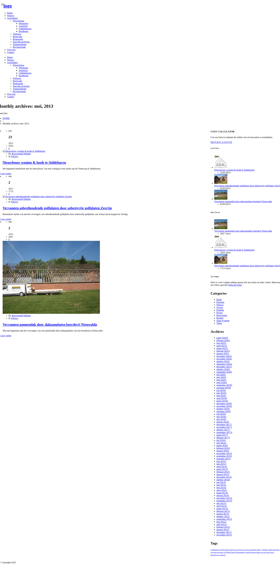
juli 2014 (221, 482)
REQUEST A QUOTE (221, 142)
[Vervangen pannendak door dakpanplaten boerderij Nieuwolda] (51, 313)
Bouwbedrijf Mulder (21, 154)
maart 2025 (222, 348)
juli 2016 (221, 440)
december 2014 (224, 477)
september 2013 (224, 500)
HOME (6, 118)
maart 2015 (222, 469)
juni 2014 (221, 485)
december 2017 (224, 424)
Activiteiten (12, 18)
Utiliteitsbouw (25, 28)
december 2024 (224, 356)
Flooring (220, 302)
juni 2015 (221, 461)
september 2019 (224, 385)
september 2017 (224, 432)
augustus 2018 (223, 411)
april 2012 (221, 524)
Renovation (221, 315)
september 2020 (224, 372)
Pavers (219, 312)
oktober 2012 (223, 516)
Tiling (219, 323)
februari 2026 (223, 340)
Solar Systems (222, 320)
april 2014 (221, 490)
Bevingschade (19, 47)
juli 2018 (221, 414)
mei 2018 (221, 419)
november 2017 (224, 427)
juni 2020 (221, 377)
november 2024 (224, 359)
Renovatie (17, 36)
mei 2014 (221, 487)
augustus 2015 (223, 458)
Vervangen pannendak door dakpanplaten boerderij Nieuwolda (50, 324)
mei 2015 (221, 464)
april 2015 (221, 466)
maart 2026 (222, 338)
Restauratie (18, 39)
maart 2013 (222, 508)
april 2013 (221, 506)
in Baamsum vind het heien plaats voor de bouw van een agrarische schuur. (236, 550)
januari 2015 (222, 474)
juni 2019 (221, 393)
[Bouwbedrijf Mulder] (6, 5)
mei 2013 (221, 503)
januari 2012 (222, 529)
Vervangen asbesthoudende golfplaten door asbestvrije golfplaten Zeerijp (57, 208)
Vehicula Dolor (235, 285)
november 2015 (224, 453)
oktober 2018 (223, 409)
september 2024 (224, 364)
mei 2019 (221, 395)
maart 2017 (222, 435)
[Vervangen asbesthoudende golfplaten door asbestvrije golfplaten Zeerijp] (37, 196)
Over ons (11, 49)
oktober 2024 (223, 361)
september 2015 (224, 456)
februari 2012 (223, 527)
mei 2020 (221, 380)
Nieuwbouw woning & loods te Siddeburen (34, 162)
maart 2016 (222, 445)
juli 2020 (221, 374)
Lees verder (5, 173)
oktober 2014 (223, 479)
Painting (220, 310)
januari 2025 (222, 353)
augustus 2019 (223, 387)
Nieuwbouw (18, 21)
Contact (10, 52)
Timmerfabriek (19, 44)
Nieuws (10, 15)
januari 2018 (222, 422)
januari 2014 (222, 495)
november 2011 (224, 535)
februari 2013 (223, 511)
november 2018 (224, 406)
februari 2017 (223, 437)
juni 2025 (221, 343)
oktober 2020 (223, 369)
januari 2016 (222, 451)
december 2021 (224, 366)
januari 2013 (222, 514)
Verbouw (17, 34)
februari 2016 (223, 448)
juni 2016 (221, 443)
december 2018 (224, 403)
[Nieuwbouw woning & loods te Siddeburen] (24, 151)
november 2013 (224, 498)
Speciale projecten (21, 42)
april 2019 (221, 398)
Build (219, 299)
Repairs (219, 318)
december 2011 (224, 532)
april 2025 (221, 345)
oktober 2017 (223, 430)
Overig (219, 307)
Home (10, 13)
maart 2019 (222, 401)
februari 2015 (223, 472)
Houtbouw (24, 31)
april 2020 (221, 382)
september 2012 (224, 519)
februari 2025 (223, 351)
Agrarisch (23, 26)
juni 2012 (221, 521)
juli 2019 (221, 390)
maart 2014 (222, 493)
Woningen (23, 23)
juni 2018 (221, 416)
